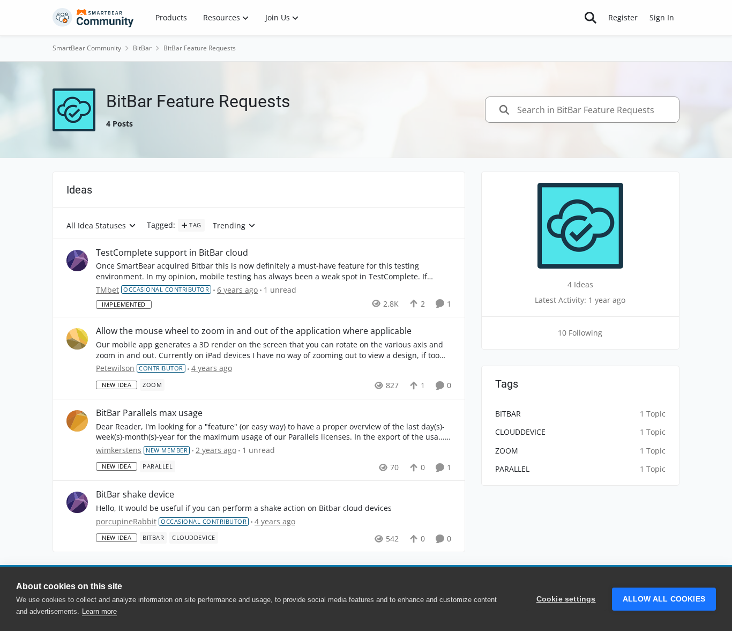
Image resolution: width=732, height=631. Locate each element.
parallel (512, 469)
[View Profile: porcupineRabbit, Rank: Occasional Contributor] (77, 502)
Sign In (661, 17)
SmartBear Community (87, 48)
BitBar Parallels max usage (149, 413)
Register (623, 17)
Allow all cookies (664, 599)
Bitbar (508, 414)
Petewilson (115, 368)
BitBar (142, 48)
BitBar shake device (135, 494)
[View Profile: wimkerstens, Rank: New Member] (77, 421)
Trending (229, 226)
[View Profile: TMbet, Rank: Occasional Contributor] (77, 260)
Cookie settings (566, 599)
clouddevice (520, 432)
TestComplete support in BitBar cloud (172, 252)
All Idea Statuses (96, 226)
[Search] (590, 17)
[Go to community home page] (93, 17)
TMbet (107, 290)
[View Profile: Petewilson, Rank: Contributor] (77, 339)
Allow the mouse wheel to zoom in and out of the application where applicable (254, 331)
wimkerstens (118, 450)
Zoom (506, 451)
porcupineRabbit (126, 521)
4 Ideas (580, 284)
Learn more (99, 611)
